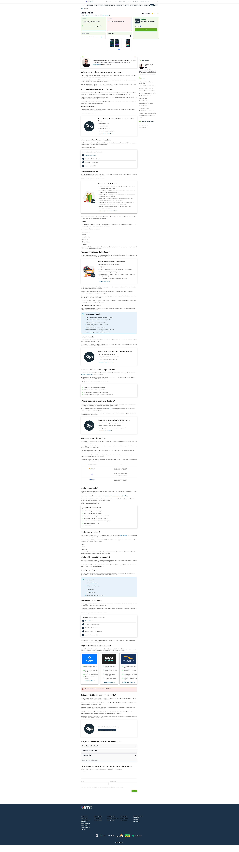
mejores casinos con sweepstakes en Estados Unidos (117, 495)
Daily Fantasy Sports (127, 1)
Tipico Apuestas (110, 820)
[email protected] (93, 583)
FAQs (156, 5)
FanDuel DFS (136, 819)
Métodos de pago (120, 5)
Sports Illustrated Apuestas (112, 818)
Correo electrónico (113, 781)
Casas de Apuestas (110, 1)
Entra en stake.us (88, 620)
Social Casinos (136, 1)
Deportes (147, 1)
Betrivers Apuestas (98, 816)
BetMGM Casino (123, 816)
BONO (146, 30)
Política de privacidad (85, 823)
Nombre (82, 781)
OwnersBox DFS (136, 821)
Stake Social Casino (143, 127)
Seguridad (127, 5)
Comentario (83, 772)
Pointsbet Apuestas (98, 820)
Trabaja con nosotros (85, 827)
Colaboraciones (84, 818)
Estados (142, 1)
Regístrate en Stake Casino (90, 155)
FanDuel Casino (123, 820)
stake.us (109, 408)
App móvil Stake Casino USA (110, 5)
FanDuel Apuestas (111, 816)
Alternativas (146, 5)
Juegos (95, 5)
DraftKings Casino (124, 818)
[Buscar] (157, 1)
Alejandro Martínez (88, 15)
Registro (140, 5)
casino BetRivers (123, 535)
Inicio (82, 8)
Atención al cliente (133, 5)
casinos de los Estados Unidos (87, 374)
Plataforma (101, 5)
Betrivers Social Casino (143, 125)
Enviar (134, 791)
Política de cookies (84, 825)
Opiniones (152, 5)
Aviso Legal (83, 829)
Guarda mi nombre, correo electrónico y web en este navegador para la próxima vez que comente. (103, 787)
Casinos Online (118, 1)
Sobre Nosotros (84, 816)
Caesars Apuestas (97, 818)
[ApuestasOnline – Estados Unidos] (90, 2)
